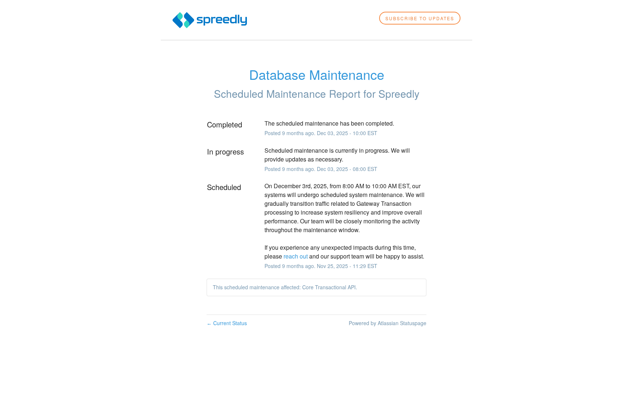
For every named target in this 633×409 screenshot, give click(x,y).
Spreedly (398, 93)
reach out (296, 256)
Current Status (227, 323)
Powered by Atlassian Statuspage (387, 323)
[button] (419, 18)
